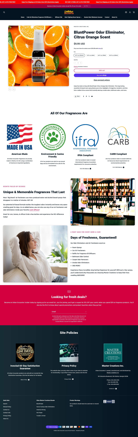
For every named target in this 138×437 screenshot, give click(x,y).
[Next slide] (13, 89)
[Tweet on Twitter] (89, 96)
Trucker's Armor (41, 416)
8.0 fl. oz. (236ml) (113, 55)
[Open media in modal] (67, 27)
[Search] (4, 12)
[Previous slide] (10, 89)
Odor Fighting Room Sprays (73, 17)
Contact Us (112, 388)
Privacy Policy (67, 379)
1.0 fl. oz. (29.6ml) (79, 55)
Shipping (76, 66)
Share (78, 96)
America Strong (40, 410)
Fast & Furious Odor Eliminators (45, 407)
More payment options (102, 80)
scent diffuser (34, 210)
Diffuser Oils (58, 17)
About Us (114, 17)
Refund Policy (7, 407)
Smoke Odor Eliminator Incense (93, 17)
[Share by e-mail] (92, 96)
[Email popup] (126, 12)
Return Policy (24, 379)
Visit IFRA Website (84, 168)
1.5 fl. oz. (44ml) (90, 55)
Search (5, 404)
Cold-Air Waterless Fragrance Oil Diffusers (39, 17)
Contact (107, 17)
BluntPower (39, 404)
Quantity (76, 60)
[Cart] (134, 12)
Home (22, 17)
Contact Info (6, 413)
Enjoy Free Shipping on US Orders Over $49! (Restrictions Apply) (40, 2)
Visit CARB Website (117, 167)
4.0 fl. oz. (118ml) (102, 55)
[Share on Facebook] (84, 96)
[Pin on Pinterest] (86, 96)
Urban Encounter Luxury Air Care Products (66, 430)
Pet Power (39, 413)
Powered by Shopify (80, 430)
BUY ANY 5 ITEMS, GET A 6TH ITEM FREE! (77, 2)
